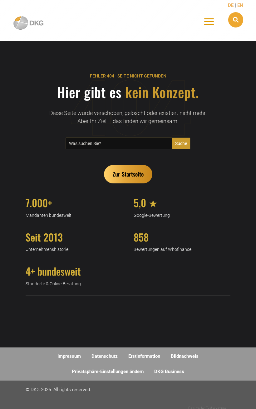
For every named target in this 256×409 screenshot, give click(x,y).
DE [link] (231, 5)
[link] (28, 23)
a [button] (209, 22)
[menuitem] (69, 356)
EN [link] (240, 5)
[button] (128, 174)
